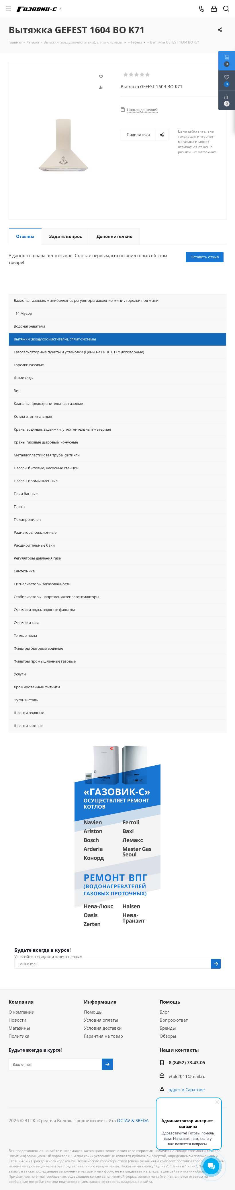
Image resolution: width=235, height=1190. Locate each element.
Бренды (168, 1028)
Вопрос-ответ (174, 1020)
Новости (17, 1020)
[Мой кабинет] (214, 9)
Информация (100, 1002)
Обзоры (168, 1036)
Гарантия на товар (103, 1036)
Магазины (19, 1028)
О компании (22, 1012)
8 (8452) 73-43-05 (187, 1062)
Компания (21, 1002)
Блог (164, 1012)
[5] (147, 74)
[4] (142, 74)
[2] (131, 74)
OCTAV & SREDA (133, 1120)
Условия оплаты (101, 1020)
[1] (126, 74)
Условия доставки (103, 1028)
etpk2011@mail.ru (187, 1076)
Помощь (93, 1012)
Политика (19, 1036)
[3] (137, 74)
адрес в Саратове (187, 1089)
